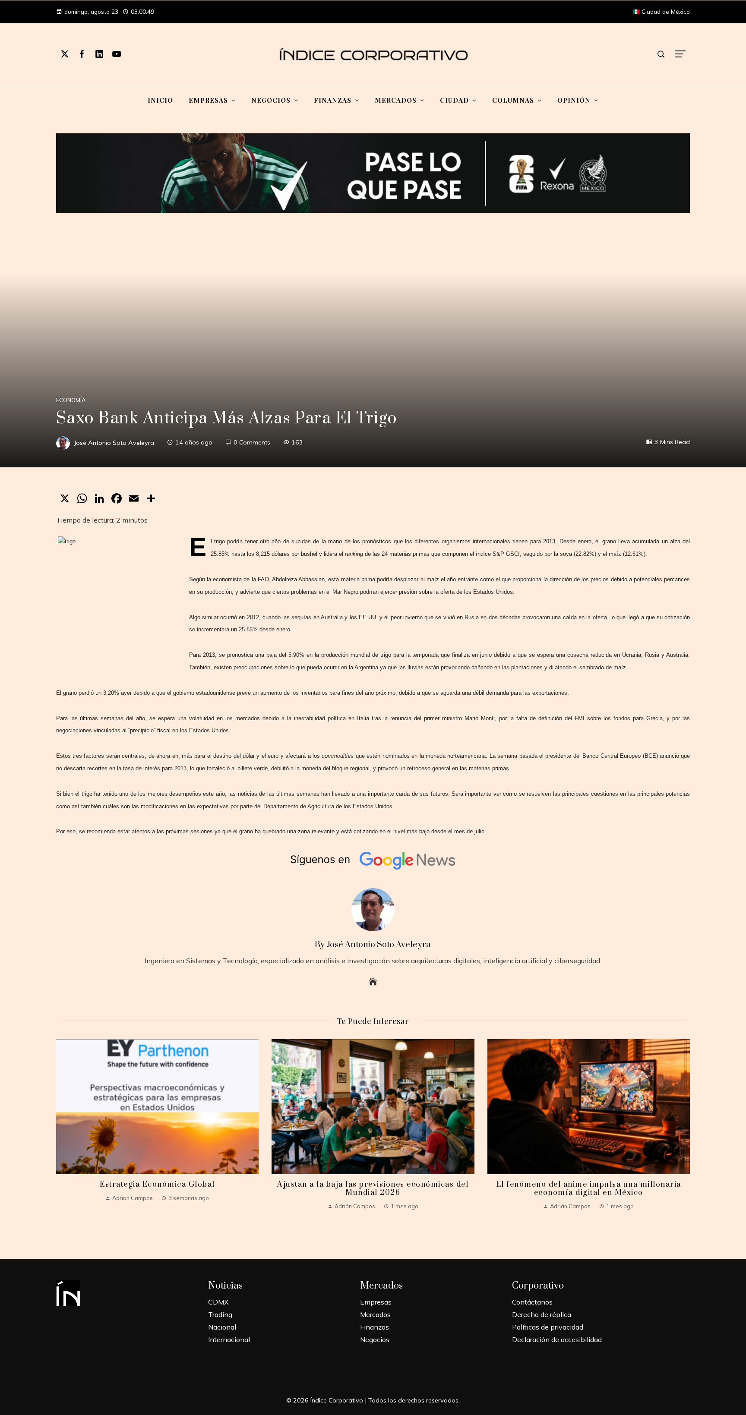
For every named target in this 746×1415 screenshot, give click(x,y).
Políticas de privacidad (547, 1327)
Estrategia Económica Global (157, 1184)
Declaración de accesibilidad (557, 1339)
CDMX (218, 1302)
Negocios (374, 1339)
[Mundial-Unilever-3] (373, 172)
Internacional (229, 1339)
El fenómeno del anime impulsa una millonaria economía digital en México (588, 1189)
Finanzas (374, 1327)
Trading (220, 1314)
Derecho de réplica (541, 1314)
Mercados (375, 1314)
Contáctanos (532, 1302)
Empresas (376, 1302)
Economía (70, 400)
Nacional (222, 1327)
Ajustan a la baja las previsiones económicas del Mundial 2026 (372, 1189)
